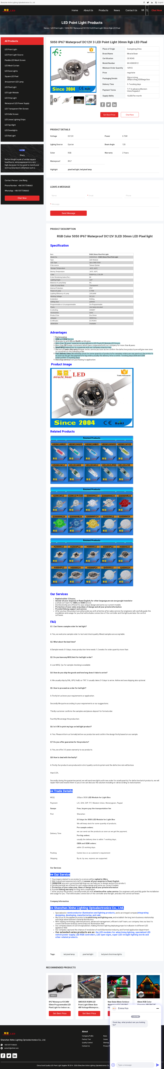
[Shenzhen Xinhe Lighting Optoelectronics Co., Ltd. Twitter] (148, 2)
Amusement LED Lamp (14, 82)
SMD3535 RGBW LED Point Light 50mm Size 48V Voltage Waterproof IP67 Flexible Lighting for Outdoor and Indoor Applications (89, 1005)
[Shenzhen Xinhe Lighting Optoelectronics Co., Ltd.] (9, 10)
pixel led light (88, 954)
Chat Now (22, 198)
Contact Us (86, 1046)
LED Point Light (57, 28)
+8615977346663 (25, 186)
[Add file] (113, 1065)
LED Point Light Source (14, 55)
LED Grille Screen (11, 114)
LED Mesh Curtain (12, 66)
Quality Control (87, 1043)
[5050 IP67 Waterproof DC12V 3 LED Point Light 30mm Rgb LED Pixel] (59, 987)
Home (46, 28)
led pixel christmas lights (111, 954)
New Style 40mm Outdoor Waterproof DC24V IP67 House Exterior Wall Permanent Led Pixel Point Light (118, 1005)
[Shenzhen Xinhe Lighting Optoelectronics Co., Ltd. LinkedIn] (152, 2)
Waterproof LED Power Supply (17, 103)
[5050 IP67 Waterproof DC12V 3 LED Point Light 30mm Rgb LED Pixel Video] (73, 70)
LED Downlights (11, 130)
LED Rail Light (10, 136)
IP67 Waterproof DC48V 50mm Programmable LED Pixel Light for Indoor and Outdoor (60, 1005)
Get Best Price (109, 115)
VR (142, 10)
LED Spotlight (10, 125)
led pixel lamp (69, 954)
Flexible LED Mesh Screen (15, 60)
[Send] (158, 1065)
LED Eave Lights (11, 71)
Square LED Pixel (11, 76)
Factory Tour (86, 1039)
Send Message (68, 213)
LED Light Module (12, 93)
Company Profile (87, 1036)
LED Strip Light (11, 98)
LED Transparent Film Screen (17, 109)
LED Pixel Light (11, 87)
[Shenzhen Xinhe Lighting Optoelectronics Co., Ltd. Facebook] (144, 2)
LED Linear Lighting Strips (15, 120)
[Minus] (157, 1008)
